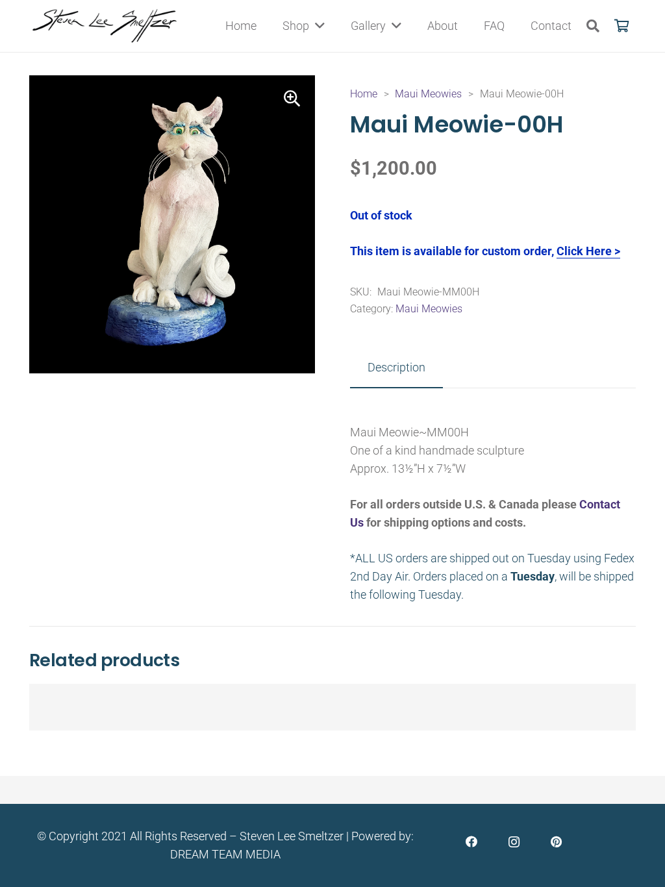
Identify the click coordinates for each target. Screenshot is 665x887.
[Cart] (621, 26)
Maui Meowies (428, 94)
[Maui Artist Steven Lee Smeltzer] (105, 25)
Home (363, 94)
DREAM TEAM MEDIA (225, 854)
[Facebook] (471, 841)
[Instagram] (514, 841)
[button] (593, 26)
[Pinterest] (556, 841)
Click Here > (588, 251)
